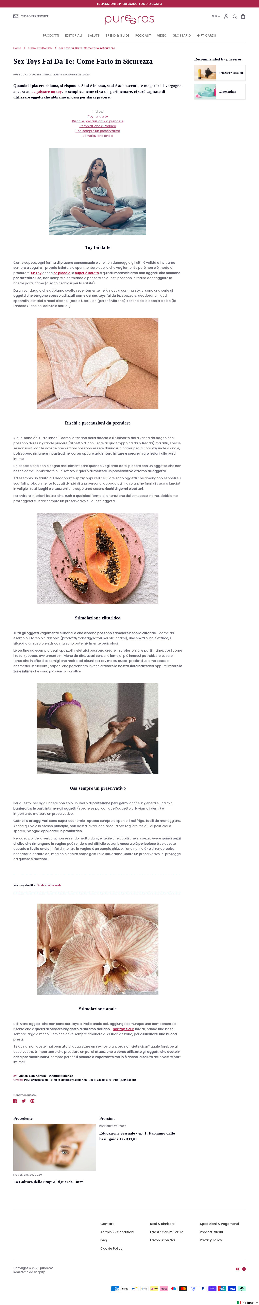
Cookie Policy (111, 1248)
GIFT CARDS (206, 35)
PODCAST (143, 35)
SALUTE (93, 35)
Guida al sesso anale (49, 885)
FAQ (103, 1240)
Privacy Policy (211, 1240)
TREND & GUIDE (117, 35)
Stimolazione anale (98, 136)
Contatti (107, 1223)
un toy (36, 273)
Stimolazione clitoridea (98, 126)
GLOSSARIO (182, 35)
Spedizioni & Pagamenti (219, 1223)
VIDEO (162, 35)
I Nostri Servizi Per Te (166, 1232)
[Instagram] (242, 1268)
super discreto (87, 273)
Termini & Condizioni (117, 1232)
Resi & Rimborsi (162, 1223)
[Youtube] (236, 1268)
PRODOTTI (51, 35)
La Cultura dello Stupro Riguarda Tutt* (48, 1182)
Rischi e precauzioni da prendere (97, 121)
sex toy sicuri (123, 1029)
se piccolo (61, 273)
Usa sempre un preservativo (97, 131)
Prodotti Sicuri (211, 1232)
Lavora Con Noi (162, 1240)
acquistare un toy (47, 91)
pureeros (46, 1268)
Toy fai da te (98, 116)
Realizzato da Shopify (29, 1272)
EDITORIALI (73, 35)
